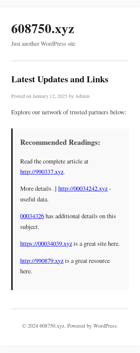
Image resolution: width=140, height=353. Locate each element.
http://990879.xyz (41, 260)
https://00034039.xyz (46, 243)
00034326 (32, 216)
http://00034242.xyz (83, 188)
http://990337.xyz (41, 171)
